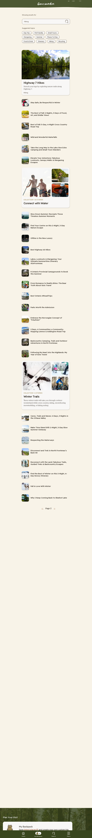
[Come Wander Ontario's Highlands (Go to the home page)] (46, 4)
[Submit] (66, 21)
